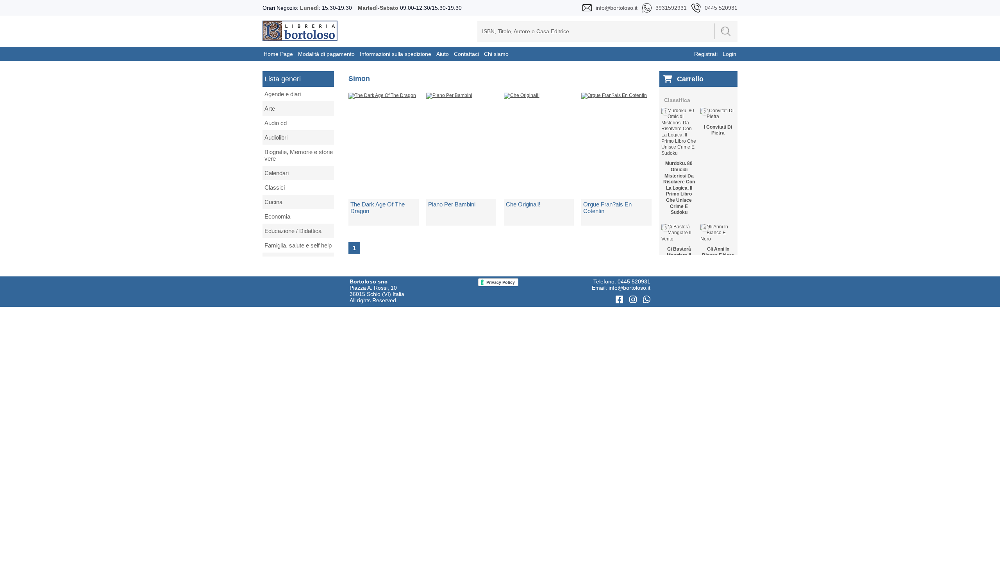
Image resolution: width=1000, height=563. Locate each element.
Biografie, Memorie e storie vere (298, 155)
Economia (277, 216)
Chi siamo (496, 54)
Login (729, 54)
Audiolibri (276, 137)
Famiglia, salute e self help (298, 245)
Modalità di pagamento (326, 54)
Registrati (706, 54)
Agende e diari (282, 94)
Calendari (276, 173)
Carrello (690, 79)
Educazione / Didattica (292, 231)
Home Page (278, 54)
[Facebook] (620, 300)
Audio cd (275, 123)
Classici (274, 187)
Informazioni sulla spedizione (395, 54)
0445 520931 (634, 281)
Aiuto (442, 54)
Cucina (273, 202)
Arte (269, 108)
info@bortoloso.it (629, 288)
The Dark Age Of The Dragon (377, 207)
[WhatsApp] (646, 300)
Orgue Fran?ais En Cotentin (607, 207)
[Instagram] (634, 300)
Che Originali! (523, 204)
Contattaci (466, 54)
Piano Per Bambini (451, 204)
